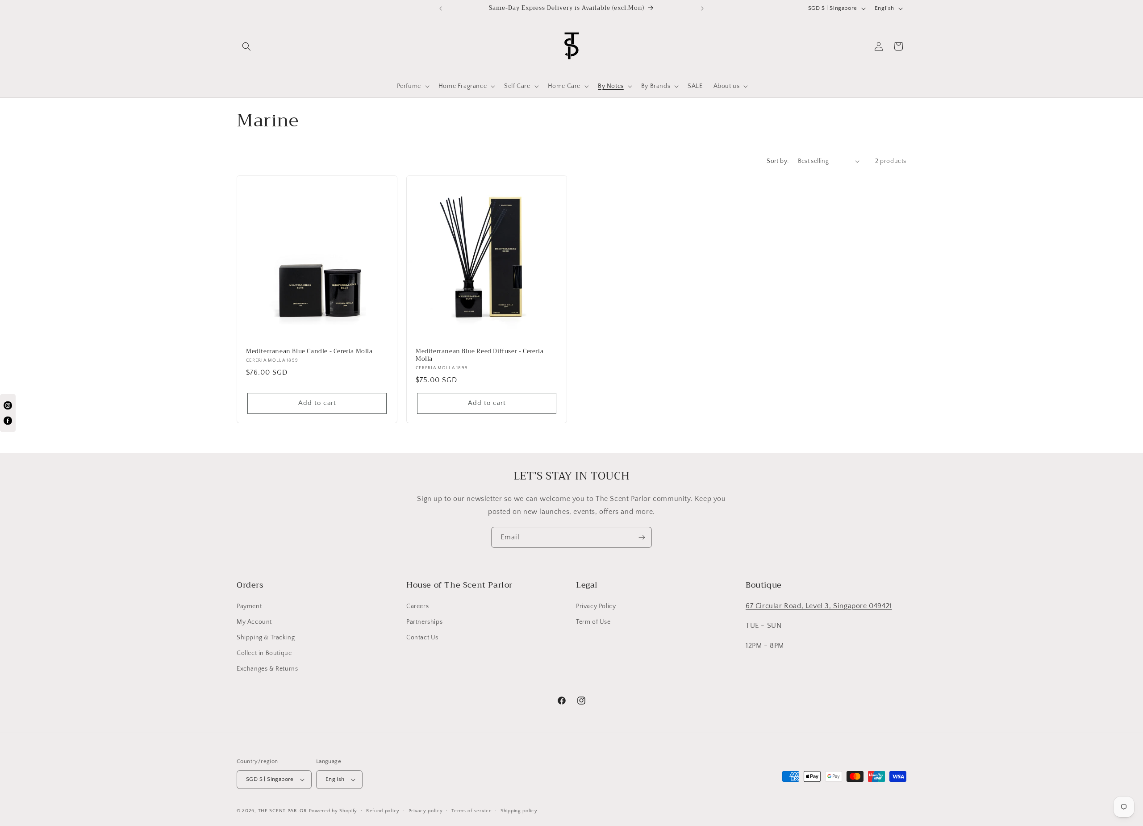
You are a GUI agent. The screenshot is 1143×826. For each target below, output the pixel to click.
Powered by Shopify (333, 810)
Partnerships (424, 622)
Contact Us (422, 637)
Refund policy (383, 810)
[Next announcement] (702, 8)
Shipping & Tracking (266, 637)
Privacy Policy (596, 606)
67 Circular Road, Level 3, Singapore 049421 (819, 606)
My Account (254, 622)
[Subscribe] (641, 537)
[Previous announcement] (441, 8)
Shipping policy (519, 810)
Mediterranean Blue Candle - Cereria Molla (309, 351)
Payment (249, 606)
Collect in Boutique (264, 653)
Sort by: (777, 161)
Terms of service (471, 810)
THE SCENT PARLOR (282, 810)
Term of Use (593, 622)
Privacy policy (426, 810)
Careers (417, 606)
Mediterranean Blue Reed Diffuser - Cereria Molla (479, 355)
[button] (246, 46)
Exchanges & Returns (267, 668)
